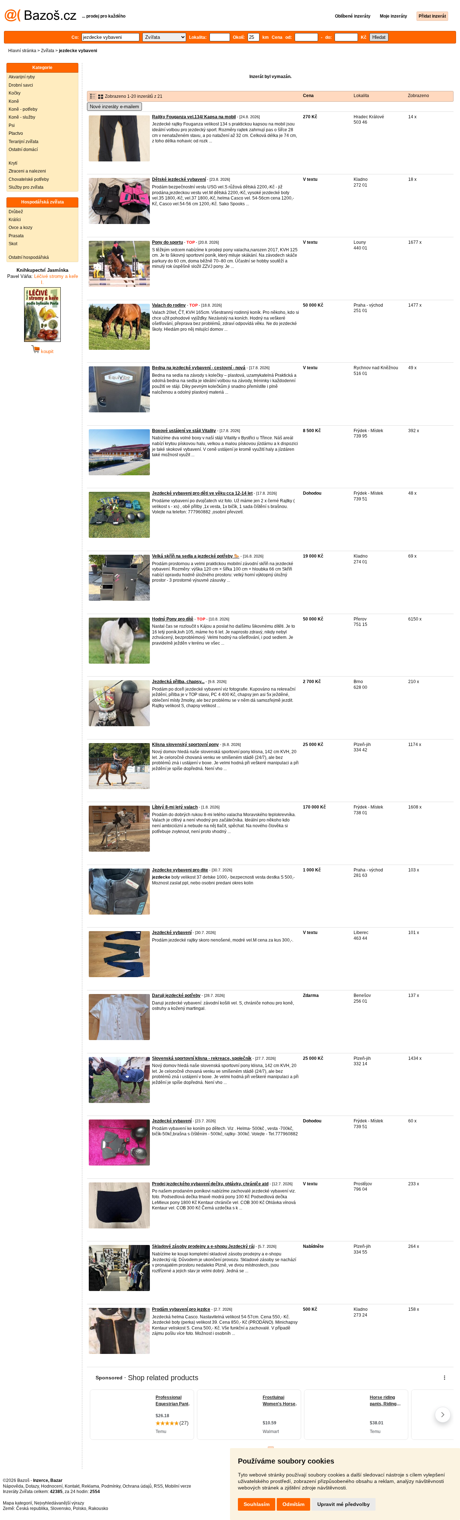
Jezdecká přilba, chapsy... (178, 681)
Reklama (90, 1486)
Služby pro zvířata (26, 187)
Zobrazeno (418, 95)
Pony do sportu (167, 242)
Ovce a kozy (20, 227)
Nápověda (13, 1486)
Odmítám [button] (293, 1504)
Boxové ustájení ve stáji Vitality (184, 430)
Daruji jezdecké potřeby (176, 995)
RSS (158, 1486)
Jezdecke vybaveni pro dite (180, 870)
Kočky (14, 93)
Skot (13, 243)
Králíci (15, 219)
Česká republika (32, 1508)
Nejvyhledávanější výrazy (59, 1503)
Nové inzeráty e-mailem (114, 106)
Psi (12, 125)
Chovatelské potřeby (29, 179)
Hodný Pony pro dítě (172, 619)
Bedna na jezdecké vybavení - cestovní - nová (198, 367)
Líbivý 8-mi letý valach (175, 807)
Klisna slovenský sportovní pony (185, 744)
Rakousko (98, 1508)
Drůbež (16, 211)
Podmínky (110, 1486)
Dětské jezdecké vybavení (179, 179)
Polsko (79, 1508)
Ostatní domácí (23, 149)
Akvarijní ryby (22, 76)
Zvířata (47, 50)
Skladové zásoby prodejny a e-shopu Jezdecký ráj (203, 1246)
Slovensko (60, 1508)
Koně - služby (22, 117)
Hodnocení (52, 1486)
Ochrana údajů (137, 1486)
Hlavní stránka (22, 50)
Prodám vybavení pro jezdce (181, 1309)
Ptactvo (16, 133)
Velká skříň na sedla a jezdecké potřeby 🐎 (195, 556)
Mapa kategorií (17, 1503)
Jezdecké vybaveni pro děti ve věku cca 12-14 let (202, 493)
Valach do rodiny (169, 305)
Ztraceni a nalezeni (27, 171)
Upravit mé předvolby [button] (343, 1504)
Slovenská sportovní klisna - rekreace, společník (202, 1058)
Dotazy (32, 1486)
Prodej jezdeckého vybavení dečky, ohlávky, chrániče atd (210, 1183)
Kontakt (72, 1486)
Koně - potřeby (23, 109)
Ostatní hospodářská (29, 257)
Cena (308, 95)
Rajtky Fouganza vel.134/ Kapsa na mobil (194, 116)
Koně (14, 101)
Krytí (13, 163)
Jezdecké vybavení (172, 932)
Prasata (16, 235)
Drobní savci (21, 85)
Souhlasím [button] (257, 1504)
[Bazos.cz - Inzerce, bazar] (40, 20)
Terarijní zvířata (23, 141)
